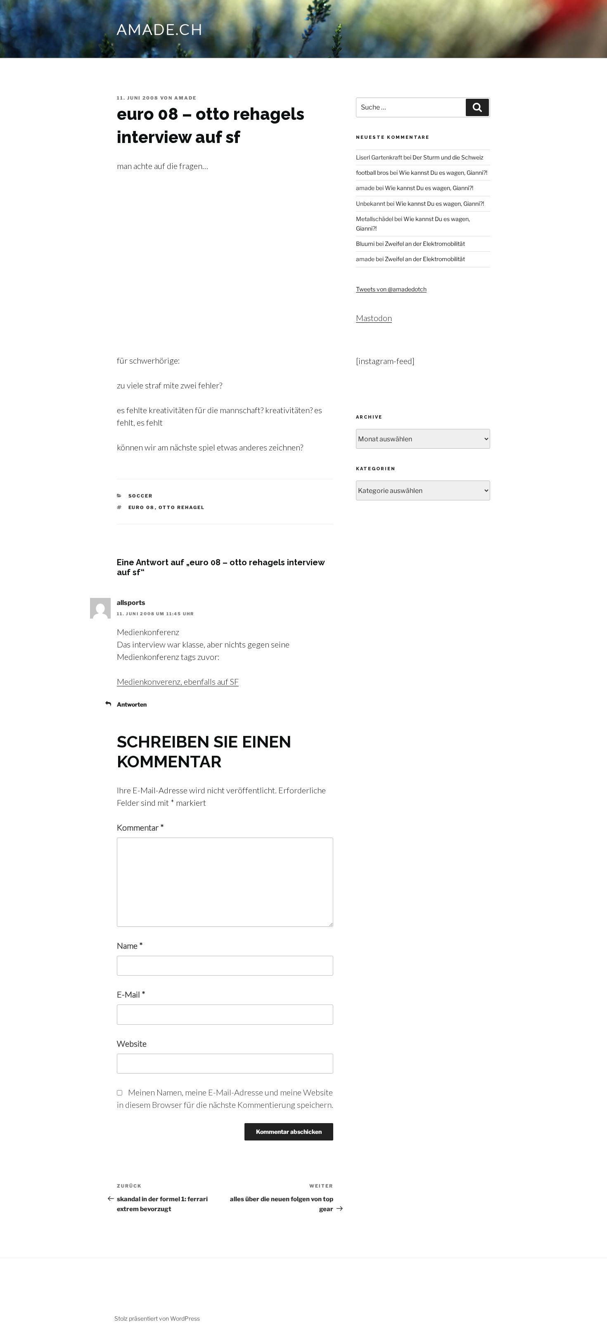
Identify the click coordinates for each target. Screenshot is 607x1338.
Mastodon (374, 318)
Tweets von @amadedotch (391, 289)
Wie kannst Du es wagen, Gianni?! (443, 172)
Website (132, 1043)
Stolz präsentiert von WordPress (157, 1318)
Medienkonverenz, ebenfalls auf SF (178, 681)
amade (185, 98)
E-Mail (131, 994)
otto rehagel (182, 507)
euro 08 (141, 507)
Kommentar (140, 827)
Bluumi (365, 243)
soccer (140, 496)
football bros (372, 172)
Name (130, 945)
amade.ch (160, 29)
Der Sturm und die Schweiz (448, 157)
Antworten (132, 704)
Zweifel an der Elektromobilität (425, 243)
